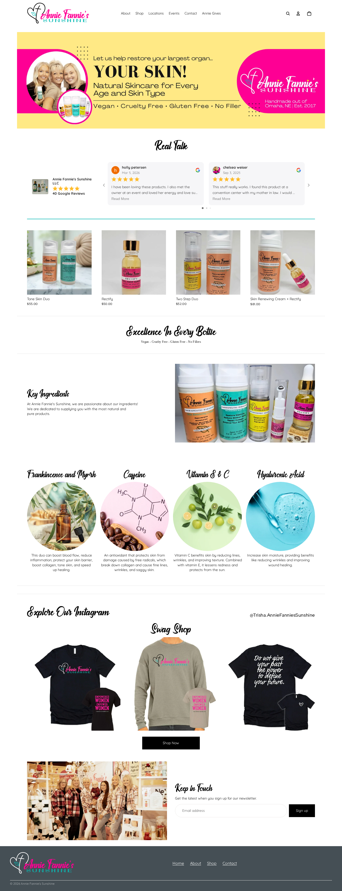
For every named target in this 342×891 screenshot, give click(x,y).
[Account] (298, 13)
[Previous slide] (34, 262)
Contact (230, 863)
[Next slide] (84, 262)
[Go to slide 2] (206, 208)
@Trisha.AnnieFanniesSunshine (282, 615)
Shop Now (171, 743)
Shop (212, 863)
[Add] (83, 286)
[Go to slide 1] (203, 208)
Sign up (302, 810)
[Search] (287, 13)
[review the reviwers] (198, 169)
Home (178, 863)
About (195, 863)
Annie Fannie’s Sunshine (38, 883)
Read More (120, 199)
